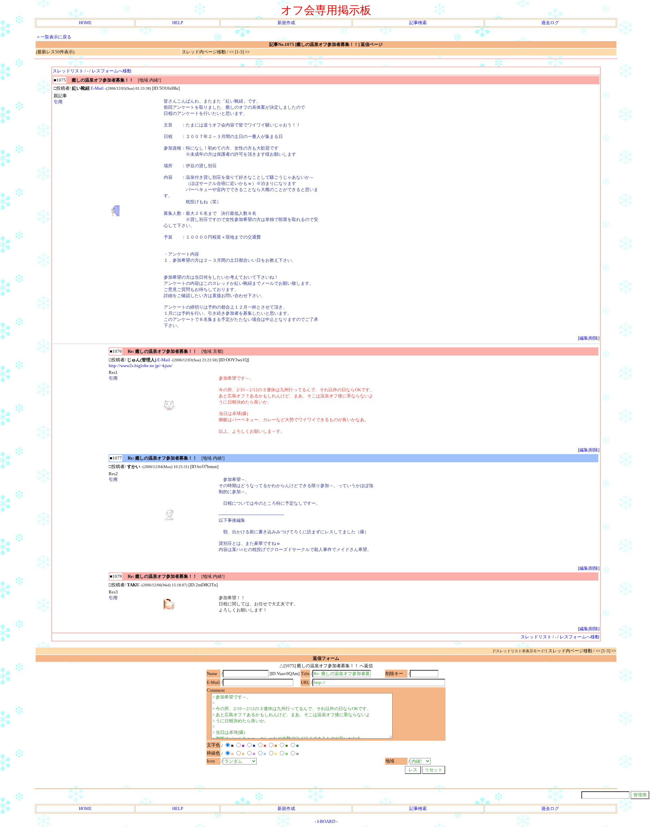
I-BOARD (326, 821)
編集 (583, 338)
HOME (85, 22)
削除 (593, 338)
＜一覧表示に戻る (53, 36)
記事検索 (418, 22)
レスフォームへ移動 (111, 70)
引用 (58, 101)
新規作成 (286, 22)
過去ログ (550, 22)
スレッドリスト (68, 70)
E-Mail (97, 88)
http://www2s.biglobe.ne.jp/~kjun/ (141, 365)
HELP (177, 22)
